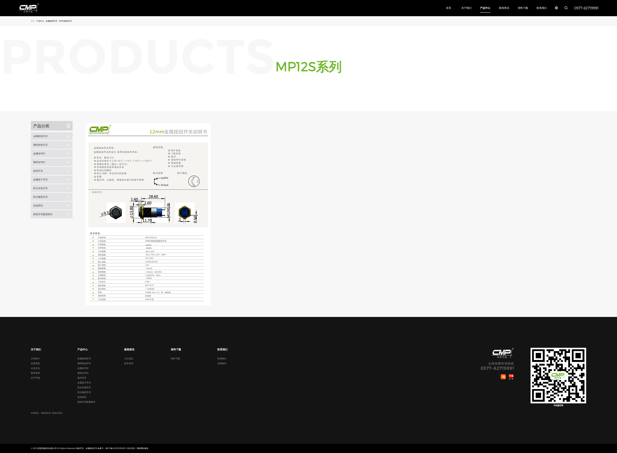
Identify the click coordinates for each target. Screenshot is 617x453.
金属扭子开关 (84, 382)
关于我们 (466, 7)
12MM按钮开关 (65, 21)
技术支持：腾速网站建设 (137, 448)
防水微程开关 (84, 392)
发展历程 (35, 363)
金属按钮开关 (51, 21)
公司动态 (128, 358)
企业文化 (35, 368)
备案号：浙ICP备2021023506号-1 (112, 448)
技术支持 (128, 363)
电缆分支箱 (57, 413)
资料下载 (523, 7)
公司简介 (35, 358)
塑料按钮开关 (84, 363)
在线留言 (221, 363)
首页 (448, 7)
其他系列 (81, 397)
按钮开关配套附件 (86, 401)
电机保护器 (46, 413)
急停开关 (81, 377)
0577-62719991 (586, 8)
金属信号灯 (83, 368)
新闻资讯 (504, 7)
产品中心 (485, 7)
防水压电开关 (84, 387)
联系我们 (542, 7)
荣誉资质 (35, 373)
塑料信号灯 (83, 373)
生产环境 (35, 377)
